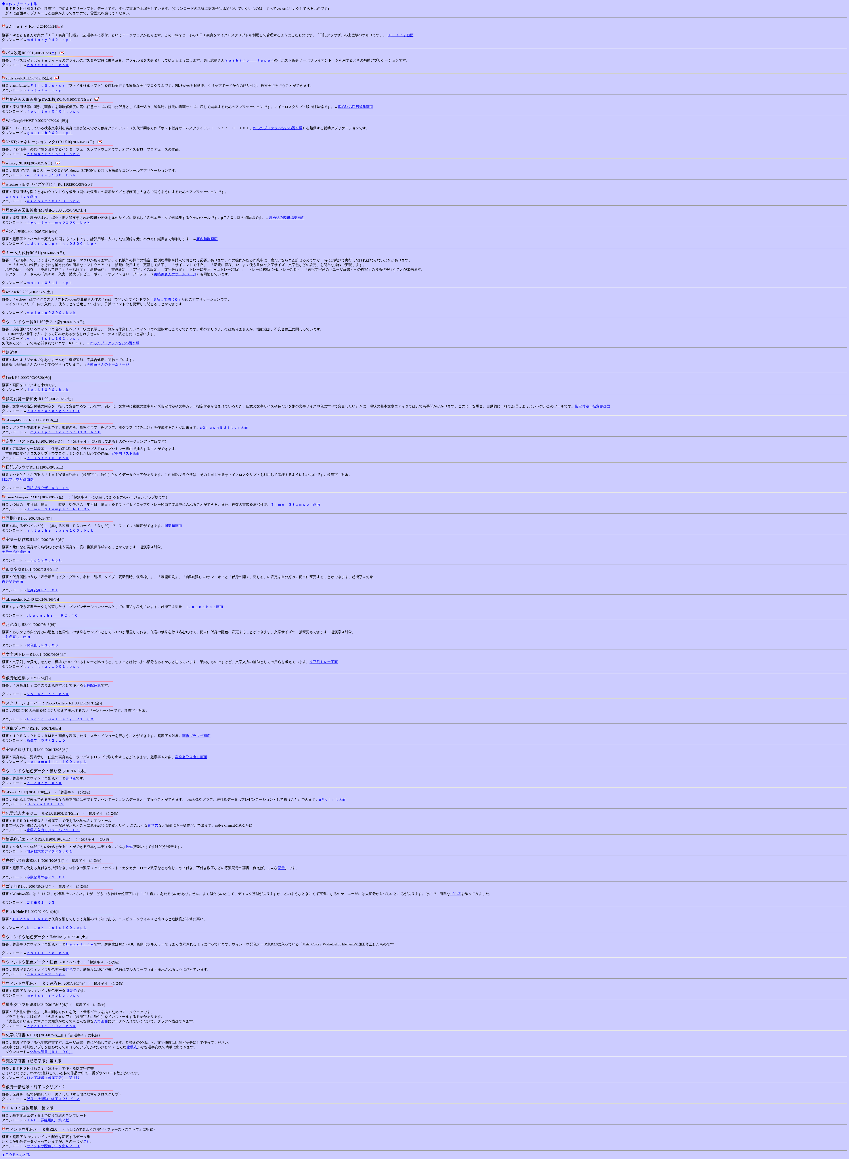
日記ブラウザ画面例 (18, 479)
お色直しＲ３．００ (42, 645)
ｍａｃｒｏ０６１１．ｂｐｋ (50, 283)
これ (86, 1141)
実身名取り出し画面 (191, 757)
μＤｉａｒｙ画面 (400, 35)
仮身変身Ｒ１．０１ (42, 590)
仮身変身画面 (12, 581)
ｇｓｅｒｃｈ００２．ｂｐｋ (50, 133)
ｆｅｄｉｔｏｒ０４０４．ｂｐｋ (53, 111)
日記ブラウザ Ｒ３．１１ (48, 488)
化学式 (153, 825)
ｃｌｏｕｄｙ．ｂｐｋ (44, 783)
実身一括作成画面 (16, 551)
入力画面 (101, 1021)
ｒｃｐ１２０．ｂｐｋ (44, 560)
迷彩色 (71, 991)
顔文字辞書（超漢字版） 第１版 (53, 1078)
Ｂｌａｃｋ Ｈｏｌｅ (30, 919)
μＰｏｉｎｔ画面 (332, 799)
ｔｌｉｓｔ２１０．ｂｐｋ (48, 458)
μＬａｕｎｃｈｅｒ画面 (204, 607)
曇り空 (70, 778)
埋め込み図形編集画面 (355, 107)
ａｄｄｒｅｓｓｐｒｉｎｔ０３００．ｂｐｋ (62, 243)
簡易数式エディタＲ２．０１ (50, 851)
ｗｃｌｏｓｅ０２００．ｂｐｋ (51, 312)
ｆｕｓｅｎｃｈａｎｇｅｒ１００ (53, 411)
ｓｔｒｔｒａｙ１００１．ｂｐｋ (53, 666)
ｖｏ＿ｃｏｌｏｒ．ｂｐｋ (48, 694)
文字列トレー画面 (324, 662)
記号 (281, 868)
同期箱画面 (173, 526)
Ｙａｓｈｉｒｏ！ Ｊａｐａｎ (249, 60)
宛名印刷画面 (207, 239)
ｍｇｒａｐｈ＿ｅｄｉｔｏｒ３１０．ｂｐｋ (65, 432)
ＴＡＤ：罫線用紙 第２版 (48, 1120)
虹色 (69, 969)
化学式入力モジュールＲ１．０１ (53, 830)
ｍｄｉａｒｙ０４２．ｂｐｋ (50, 40)
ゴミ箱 (455, 894)
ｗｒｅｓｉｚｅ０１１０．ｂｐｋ (53, 201)
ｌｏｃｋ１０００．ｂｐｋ (48, 389)
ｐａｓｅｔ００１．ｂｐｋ (48, 65)
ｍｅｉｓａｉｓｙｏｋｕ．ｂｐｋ (53, 995)
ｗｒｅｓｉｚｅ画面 (21, 196)
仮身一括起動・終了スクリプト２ (53, 1099)
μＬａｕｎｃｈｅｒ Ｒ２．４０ (52, 615)
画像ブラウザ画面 (196, 736)
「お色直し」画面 (16, 636)
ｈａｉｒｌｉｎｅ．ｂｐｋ (48, 953)
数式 (129, 847)
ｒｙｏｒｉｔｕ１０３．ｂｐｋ (51, 1026)
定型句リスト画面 (125, 453)
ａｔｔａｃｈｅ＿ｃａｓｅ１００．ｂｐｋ (60, 530)
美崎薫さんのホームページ (175, 274)
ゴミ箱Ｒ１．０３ (41, 902)
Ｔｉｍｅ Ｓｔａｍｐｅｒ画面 (295, 504)
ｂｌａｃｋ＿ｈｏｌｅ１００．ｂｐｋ (57, 928)
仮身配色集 (92, 685)
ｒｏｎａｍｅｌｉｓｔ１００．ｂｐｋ (57, 762)
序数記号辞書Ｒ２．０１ (46, 877)
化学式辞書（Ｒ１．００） (51, 1052)
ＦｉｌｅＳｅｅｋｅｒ (47, 85)
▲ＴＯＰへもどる (16, 1155)
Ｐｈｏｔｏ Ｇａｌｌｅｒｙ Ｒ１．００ (60, 719)
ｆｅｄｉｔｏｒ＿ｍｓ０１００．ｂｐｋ (58, 222)
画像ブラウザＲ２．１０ (46, 740)
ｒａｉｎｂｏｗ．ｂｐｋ (46, 974)
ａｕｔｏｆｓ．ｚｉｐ (44, 90)
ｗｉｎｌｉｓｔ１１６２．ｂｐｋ (53, 338)
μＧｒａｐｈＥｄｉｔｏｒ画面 (224, 427)
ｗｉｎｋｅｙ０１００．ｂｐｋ (51, 175)
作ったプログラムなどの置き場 (277, 128)
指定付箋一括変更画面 (592, 406)
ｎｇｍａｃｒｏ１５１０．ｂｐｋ (53, 154)
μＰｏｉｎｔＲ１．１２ (45, 804)
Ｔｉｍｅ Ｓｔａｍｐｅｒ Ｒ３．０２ (58, 509)
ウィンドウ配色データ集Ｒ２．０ (53, 1146)
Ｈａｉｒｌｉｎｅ (79, 944)
